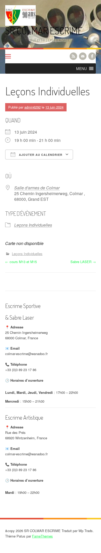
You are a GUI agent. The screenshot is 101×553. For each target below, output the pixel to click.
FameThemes (42, 536)
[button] (81, 68)
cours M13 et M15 (21, 261)
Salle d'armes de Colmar (37, 188)
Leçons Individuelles (33, 225)
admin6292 (32, 107)
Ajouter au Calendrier (40, 155)
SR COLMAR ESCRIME (44, 31)
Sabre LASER (83, 261)
